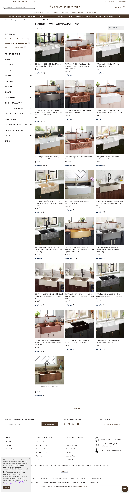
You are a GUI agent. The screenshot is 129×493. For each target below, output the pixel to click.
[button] (29, 458)
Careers (8, 445)
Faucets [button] (51, 16)
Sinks (12, 20)
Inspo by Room (71, 456)
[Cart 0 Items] (124, 7)
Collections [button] (65, 12)
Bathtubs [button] (32, 16)
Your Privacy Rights (79, 483)
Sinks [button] (42, 16)
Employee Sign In (95, 478)
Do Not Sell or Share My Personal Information (55, 483)
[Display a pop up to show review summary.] (46, 166)
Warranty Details (42, 442)
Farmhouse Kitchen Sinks (25, 20)
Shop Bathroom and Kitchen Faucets (71, 465)
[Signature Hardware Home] (64, 7)
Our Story (9, 442)
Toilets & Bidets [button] (76, 16)
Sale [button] (118, 16)
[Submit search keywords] (5, 7)
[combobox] (19, 7)
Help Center (121, 1)
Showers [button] (62, 16)
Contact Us (40, 459)
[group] (19, 1)
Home (7, 20)
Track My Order (41, 452)
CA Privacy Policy (94, 483)
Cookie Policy (33, 483)
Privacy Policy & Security (78, 478)
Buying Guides (71, 449)
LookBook (69, 459)
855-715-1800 (84, 486)
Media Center (11, 449)
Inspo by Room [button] (91, 12)
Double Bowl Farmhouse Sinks (17, 43)
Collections (70, 452)
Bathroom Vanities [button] (17, 16)
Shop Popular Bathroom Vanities (97, 465)
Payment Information (43, 449)
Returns (39, 456)
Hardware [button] (108, 16)
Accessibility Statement (59, 478)
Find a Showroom (109, 1)
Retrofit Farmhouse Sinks (15, 47)
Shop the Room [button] (38, 12)
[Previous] (5, 1)
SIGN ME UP (49, 424)
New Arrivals (70, 442)
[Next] (35, 1)
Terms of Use (32, 478)
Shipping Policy (41, 445)
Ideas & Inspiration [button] (52, 12)
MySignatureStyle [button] (77, 12)
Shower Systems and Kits (47, 465)
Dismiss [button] (7, 487)
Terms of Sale (44, 478)
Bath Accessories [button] (93, 16)
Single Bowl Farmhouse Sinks (17, 39)
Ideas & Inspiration (72, 445)
